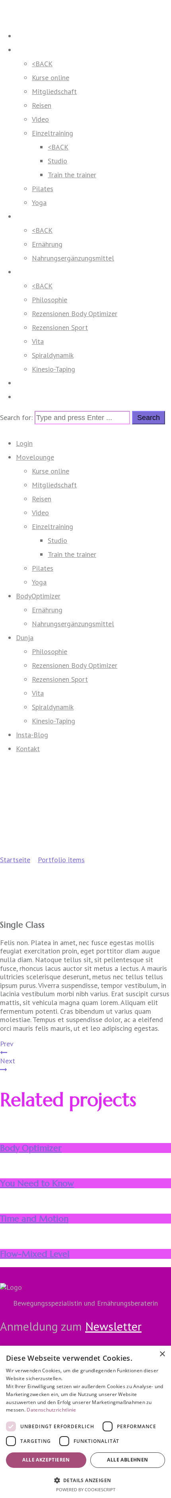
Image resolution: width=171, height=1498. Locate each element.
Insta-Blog (32, 382)
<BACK (42, 63)
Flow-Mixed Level (35, 1254)
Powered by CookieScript (85, 1489)
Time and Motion (34, 1218)
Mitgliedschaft (54, 91)
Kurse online (50, 77)
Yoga (39, 202)
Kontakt (28, 396)
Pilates (42, 188)
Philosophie (49, 299)
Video (40, 119)
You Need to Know (37, 1183)
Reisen (41, 105)
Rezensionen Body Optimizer (74, 313)
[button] (85, 1479)
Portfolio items (61, 859)
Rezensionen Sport (60, 327)
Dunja (24, 271)
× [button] (162, 1354)
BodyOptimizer (38, 216)
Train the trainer (72, 174)
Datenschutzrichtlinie (51, 1409)
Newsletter (113, 1326)
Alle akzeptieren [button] (46, 1459)
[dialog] (85, 1422)
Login (24, 35)
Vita (38, 341)
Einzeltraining (52, 133)
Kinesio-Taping (53, 369)
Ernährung (47, 244)
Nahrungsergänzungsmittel (73, 258)
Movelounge (35, 49)
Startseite (15, 859)
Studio (57, 160)
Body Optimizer (31, 1148)
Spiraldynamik (53, 355)
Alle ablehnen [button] (127, 1459)
